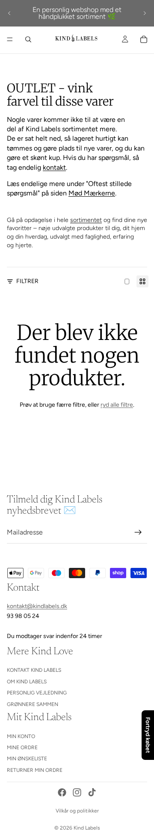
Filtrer (27, 281)
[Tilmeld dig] (138, 532)
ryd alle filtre (117, 404)
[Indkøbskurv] (143, 39)
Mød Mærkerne (91, 193)
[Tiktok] (92, 792)
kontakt (54, 167)
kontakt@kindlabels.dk (37, 606)
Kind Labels (87, 828)
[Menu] (10, 39)
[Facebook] (62, 792)
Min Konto (21, 736)
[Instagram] (77, 792)
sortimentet (86, 220)
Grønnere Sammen (32, 704)
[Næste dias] (144, 13)
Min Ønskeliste (27, 759)
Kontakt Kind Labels (34, 670)
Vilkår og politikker (77, 811)
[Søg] (28, 39)
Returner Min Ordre (34, 770)
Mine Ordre (22, 747)
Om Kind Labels (27, 682)
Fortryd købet (148, 735)
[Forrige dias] (9, 13)
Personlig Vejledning (37, 693)
